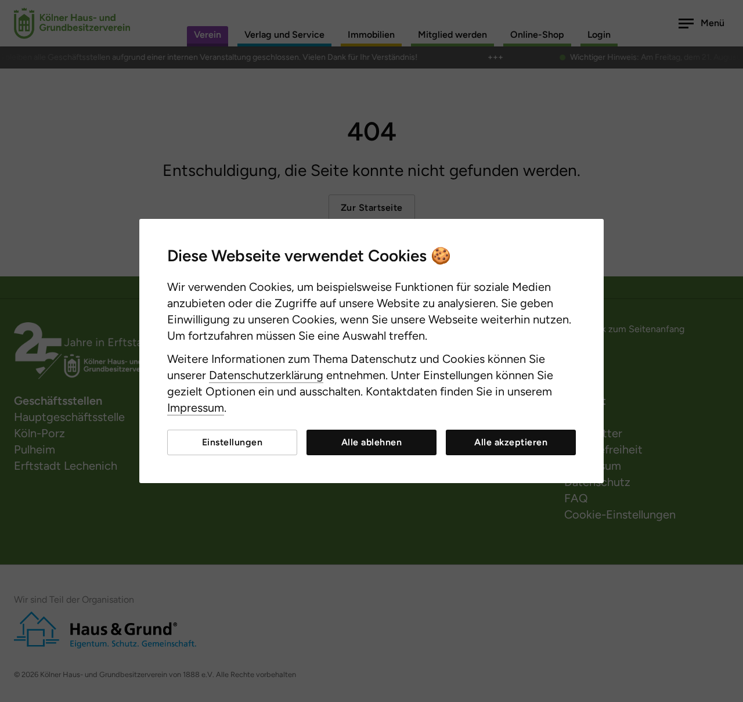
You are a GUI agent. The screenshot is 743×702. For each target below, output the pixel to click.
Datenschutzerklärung (266, 375)
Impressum (195, 408)
